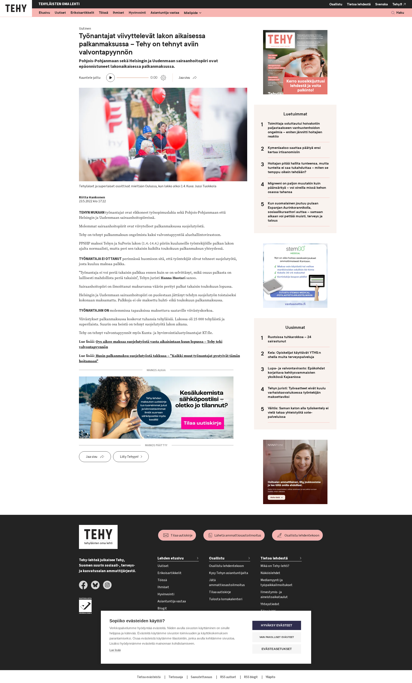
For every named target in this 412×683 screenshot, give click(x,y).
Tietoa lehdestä (359, 4)
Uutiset (60, 13)
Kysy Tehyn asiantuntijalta (228, 573)
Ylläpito (270, 677)
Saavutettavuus (202, 677)
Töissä (103, 13)
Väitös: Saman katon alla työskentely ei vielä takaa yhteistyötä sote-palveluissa (298, 412)
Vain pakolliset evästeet (276, 637)
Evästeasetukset (277, 649)
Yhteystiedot (270, 604)
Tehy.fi (397, 4)
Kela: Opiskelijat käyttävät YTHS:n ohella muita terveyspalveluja (294, 355)
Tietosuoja (175, 677)
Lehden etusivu (171, 558)
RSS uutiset (228, 677)
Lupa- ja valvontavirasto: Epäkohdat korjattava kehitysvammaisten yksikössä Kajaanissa (296, 372)
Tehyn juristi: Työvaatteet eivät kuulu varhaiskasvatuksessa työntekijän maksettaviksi (297, 392)
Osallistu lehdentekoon (302, 535)
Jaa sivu (184, 77)
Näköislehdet (270, 573)
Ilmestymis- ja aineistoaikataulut (274, 594)
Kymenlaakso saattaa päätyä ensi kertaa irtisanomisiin (294, 150)
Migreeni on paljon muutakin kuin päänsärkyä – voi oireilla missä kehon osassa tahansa (297, 187)
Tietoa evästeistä (149, 677)
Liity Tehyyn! (129, 456)
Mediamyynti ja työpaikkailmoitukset (276, 582)
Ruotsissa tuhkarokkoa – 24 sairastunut (289, 339)
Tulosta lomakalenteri (225, 599)
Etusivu (44, 13)
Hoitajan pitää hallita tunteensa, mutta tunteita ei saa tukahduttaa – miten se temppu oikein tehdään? (298, 167)
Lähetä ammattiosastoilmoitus (237, 535)
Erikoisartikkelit (82, 13)
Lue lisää (115, 650)
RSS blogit (251, 677)
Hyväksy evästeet (276, 625)
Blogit (162, 608)
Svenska (381, 4)
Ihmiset (118, 13)
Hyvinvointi (137, 13)
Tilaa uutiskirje (181, 535)
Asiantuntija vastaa (165, 13)
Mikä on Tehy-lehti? (275, 566)
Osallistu (335, 4)
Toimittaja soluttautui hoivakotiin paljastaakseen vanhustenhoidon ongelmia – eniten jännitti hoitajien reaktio (295, 130)
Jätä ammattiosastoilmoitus (227, 582)
